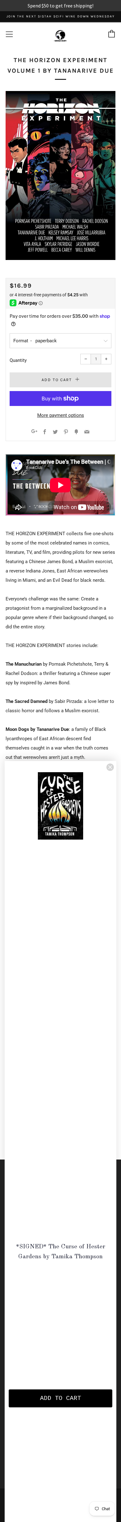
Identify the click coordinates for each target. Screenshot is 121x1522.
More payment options (60, 415)
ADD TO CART (60, 1398)
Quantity (18, 360)
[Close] (110, 767)
